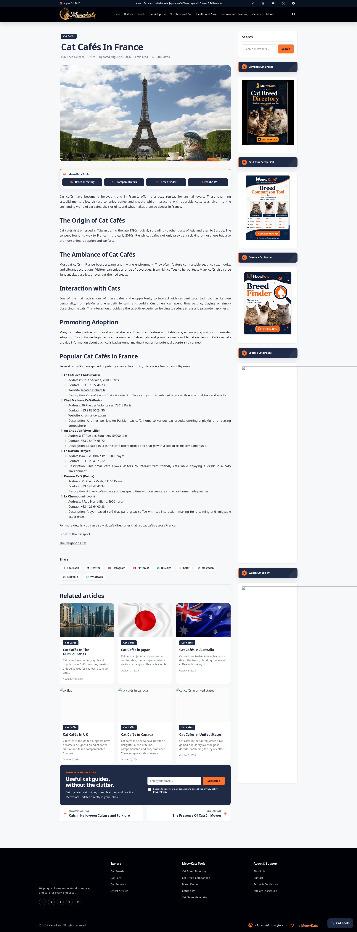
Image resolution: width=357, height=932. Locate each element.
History (128, 14)
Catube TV (188, 891)
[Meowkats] (59, 872)
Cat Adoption (157, 14)
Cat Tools (340, 923)
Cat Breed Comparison (196, 878)
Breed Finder (190, 884)
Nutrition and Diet (181, 14)
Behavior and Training (234, 14)
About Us (259, 871)
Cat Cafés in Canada (137, 734)
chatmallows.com (93, 415)
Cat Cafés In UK (75, 734)
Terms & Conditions (266, 884)
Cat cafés (67, 196)
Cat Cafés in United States (200, 734)
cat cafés (95, 207)
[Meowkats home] (78, 13)
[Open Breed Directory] (268, 112)
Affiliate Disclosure (265, 891)
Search (286, 49)
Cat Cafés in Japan (135, 649)
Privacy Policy (160, 791)
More (269, 14)
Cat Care (116, 878)
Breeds (141, 14)
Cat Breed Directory (194, 871)
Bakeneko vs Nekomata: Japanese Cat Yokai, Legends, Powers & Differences (183, 3)
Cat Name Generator (195, 897)
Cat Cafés (68, 36)
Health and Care (206, 14)
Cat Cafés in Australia (196, 649)
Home (116, 14)
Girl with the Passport (75, 534)
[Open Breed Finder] (268, 303)
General (257, 14)
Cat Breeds (117, 871)
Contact (258, 878)
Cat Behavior (118, 884)
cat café (74, 332)
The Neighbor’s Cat (73, 543)
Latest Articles (119, 891)
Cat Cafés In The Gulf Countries (76, 651)
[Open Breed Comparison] (268, 207)
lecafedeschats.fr (93, 390)
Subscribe (214, 781)
